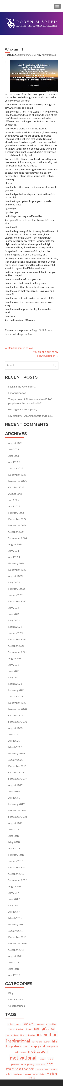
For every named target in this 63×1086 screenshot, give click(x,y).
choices (28, 1024)
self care (39, 1069)
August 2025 (15, 493)
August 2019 (15, 785)
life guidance (13, 1046)
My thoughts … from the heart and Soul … (30, 415)
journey (47, 1042)
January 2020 (15, 759)
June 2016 (14, 968)
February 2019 (16, 804)
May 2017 (14, 905)
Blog (34, 330)
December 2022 (17, 601)
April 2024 (14, 557)
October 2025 (16, 487)
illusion (23, 1035)
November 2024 (17, 525)
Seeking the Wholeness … (22, 386)
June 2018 (14, 835)
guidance (48, 1028)
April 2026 (14, 462)
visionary (27, 1074)
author (10, 1024)
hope (16, 1035)
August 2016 (15, 956)
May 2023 (14, 582)
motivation (38, 1051)
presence (15, 1064)
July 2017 (13, 892)
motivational (23, 1058)
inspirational (18, 1040)
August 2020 (15, 728)
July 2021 (13, 664)
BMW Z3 (18, 1024)
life (54, 1041)
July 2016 (13, 962)
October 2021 (16, 645)
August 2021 (15, 658)
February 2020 (16, 753)
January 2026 (15, 468)
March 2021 (15, 683)
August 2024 (15, 544)
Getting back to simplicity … (24, 409)
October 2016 (16, 949)
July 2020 (13, 734)
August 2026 (15, 443)
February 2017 (16, 924)
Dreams (29, 1029)
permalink (26, 334)
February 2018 (16, 854)
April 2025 (14, 506)
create (11, 1029)
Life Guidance (45, 330)
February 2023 (16, 588)
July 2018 (13, 829)
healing (9, 1035)
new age (41, 1059)
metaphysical (37, 1046)
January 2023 (15, 595)
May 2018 (14, 842)
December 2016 (17, 937)
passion (50, 1059)
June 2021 (14, 671)
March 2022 (15, 626)
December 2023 (17, 569)
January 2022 (15, 633)
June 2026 (14, 455)
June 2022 (14, 614)
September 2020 (17, 721)
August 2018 (15, 823)
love (25, 1046)
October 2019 (16, 772)
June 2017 (14, 899)
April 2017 (14, 911)
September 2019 (17, 778)
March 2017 (15, 918)
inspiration (47, 1034)
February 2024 (16, 563)
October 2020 (16, 715)
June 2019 (14, 791)
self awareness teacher (29, 1066)
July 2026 (13, 449)
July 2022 (13, 607)
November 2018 (17, 810)
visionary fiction (39, 1074)
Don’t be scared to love (19, 347)
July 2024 (13, 550)
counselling (51, 1024)
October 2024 (16, 531)
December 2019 (17, 766)
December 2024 (17, 519)
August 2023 (15, 576)
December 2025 (17, 474)
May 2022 (14, 620)
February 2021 (16, 690)
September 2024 (17, 538)
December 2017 (17, 867)
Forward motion (17, 392)
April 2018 (14, 848)
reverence (40, 1064)
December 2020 (17, 702)
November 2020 (17, 709)
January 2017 (15, 930)
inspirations (37, 1042)
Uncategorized (16, 1005)
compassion (39, 1024)
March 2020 (15, 747)
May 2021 (14, 677)
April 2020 (14, 740)
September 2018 (17, 816)
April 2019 (14, 797)
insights (31, 1035)
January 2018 (15, 861)
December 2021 (17, 639)
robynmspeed (49, 54)
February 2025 (16, 512)
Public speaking (27, 1064)
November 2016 (17, 943)
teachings (18, 1074)
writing (32, 1078)
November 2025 (17, 481)
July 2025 (13, 500)
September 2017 (17, 880)
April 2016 (14, 975)
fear (36, 1028)
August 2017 (15, 886)
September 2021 (17, 652)
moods (23, 1052)
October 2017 (16, 873)
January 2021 (15, 696)
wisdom (52, 1073)
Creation (19, 1029)
